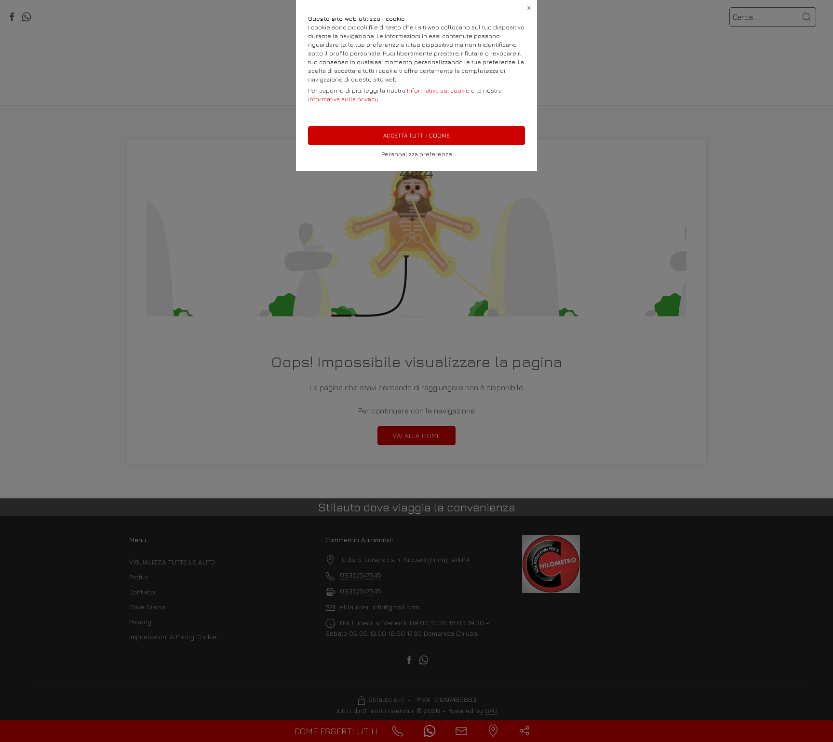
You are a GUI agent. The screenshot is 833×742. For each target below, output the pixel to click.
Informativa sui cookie (438, 90)
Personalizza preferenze (416, 154)
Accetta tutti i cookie (416, 135)
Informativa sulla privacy (343, 99)
